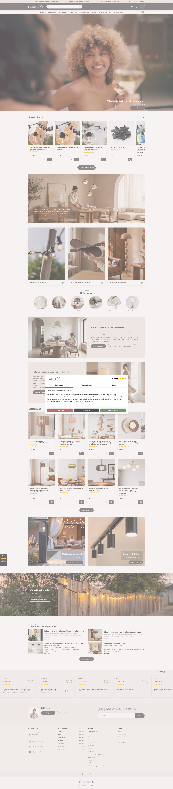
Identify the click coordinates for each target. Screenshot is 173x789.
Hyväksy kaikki (113, 410)
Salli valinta (86, 410)
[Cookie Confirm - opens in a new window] (119, 379)
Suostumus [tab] (59, 385)
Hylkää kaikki (60, 410)
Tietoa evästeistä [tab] (86, 385)
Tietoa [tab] (114, 385)
